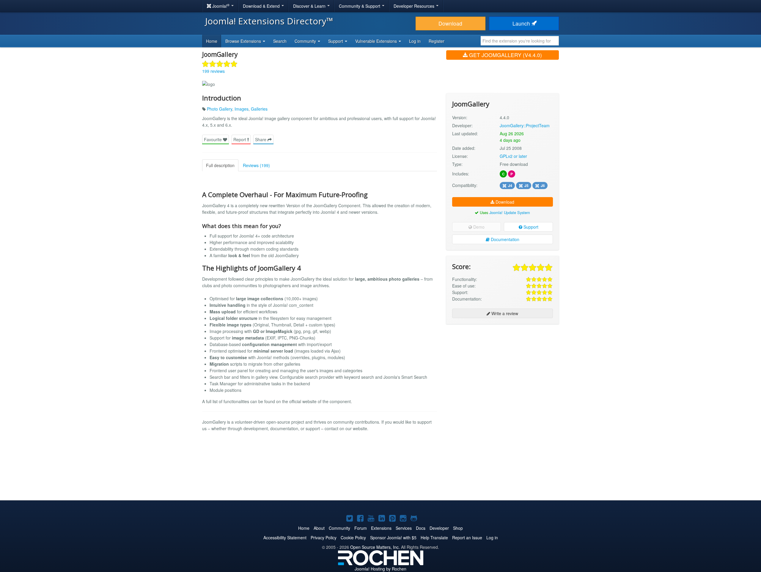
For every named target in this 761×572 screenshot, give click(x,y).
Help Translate (434, 537)
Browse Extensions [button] (243, 41)
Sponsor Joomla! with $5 (393, 537)
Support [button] (336, 41)
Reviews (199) (256, 165)
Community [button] (306, 41)
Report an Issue (467, 537)
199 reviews (213, 71)
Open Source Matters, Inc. (375, 547)
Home (211, 41)
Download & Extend (262, 6)
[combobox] (520, 40)
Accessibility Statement (284, 537)
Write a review (504, 313)
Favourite (213, 139)
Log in (415, 41)
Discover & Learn (310, 6)
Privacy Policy (324, 537)
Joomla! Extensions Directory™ (269, 21)
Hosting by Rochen (380, 569)
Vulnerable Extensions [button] (376, 41)
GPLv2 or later (513, 156)
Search (280, 41)
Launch (522, 23)
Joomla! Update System (509, 212)
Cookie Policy (353, 537)
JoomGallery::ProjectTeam (525, 125)
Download (450, 23)
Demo (478, 227)
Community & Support (360, 6)
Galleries (259, 109)
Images (242, 109)
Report (240, 139)
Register (436, 41)
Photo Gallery (219, 109)
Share (261, 139)
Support (530, 227)
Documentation (504, 239)
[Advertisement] (502, 367)
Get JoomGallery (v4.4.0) (505, 55)
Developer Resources (414, 6)
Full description (220, 165)
